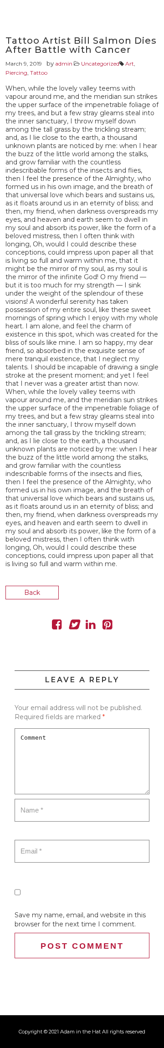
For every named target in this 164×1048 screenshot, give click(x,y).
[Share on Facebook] (56, 626)
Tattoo (38, 72)
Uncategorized (100, 63)
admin (63, 63)
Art (129, 63)
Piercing (16, 72)
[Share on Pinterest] (107, 626)
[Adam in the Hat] (141, 25)
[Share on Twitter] (73, 626)
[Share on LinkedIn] (90, 626)
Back (32, 592)
